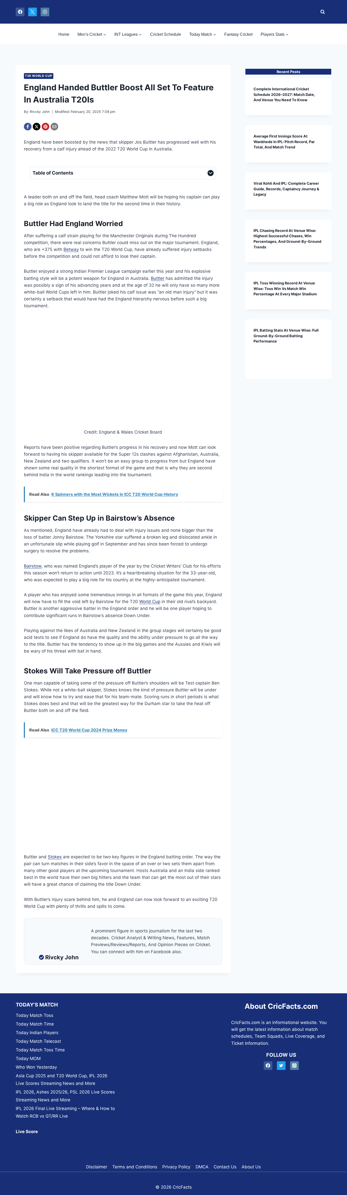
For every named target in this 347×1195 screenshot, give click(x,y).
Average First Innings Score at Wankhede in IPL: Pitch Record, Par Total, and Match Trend (284, 141)
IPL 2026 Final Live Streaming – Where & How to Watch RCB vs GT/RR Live (65, 1112)
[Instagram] (45, 12)
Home (63, 34)
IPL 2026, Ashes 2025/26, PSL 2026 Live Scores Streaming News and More (65, 1095)
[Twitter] (281, 1065)
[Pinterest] (45, 126)
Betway (71, 249)
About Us (251, 1166)
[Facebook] (20, 12)
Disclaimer (96, 1166)
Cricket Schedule (165, 34)
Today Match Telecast (38, 1041)
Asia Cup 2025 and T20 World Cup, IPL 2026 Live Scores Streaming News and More (61, 1079)
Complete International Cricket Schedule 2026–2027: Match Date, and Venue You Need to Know (284, 94)
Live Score (27, 1131)
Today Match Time (35, 1024)
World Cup (149, 601)
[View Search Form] (321, 12)
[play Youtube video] (123, 373)
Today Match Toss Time (40, 1049)
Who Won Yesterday (36, 1067)
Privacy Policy (176, 1166)
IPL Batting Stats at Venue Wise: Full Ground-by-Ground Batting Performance (286, 335)
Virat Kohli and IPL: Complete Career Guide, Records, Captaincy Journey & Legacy (286, 188)
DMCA (202, 1166)
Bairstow (32, 566)
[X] (32, 12)
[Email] (54, 126)
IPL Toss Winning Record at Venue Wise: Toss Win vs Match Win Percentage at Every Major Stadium (285, 288)
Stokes (55, 856)
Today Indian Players (37, 1032)
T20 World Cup (38, 76)
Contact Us (225, 1166)
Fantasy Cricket (238, 34)
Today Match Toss (34, 1015)
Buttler (157, 278)
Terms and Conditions (134, 1166)
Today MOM (28, 1058)
